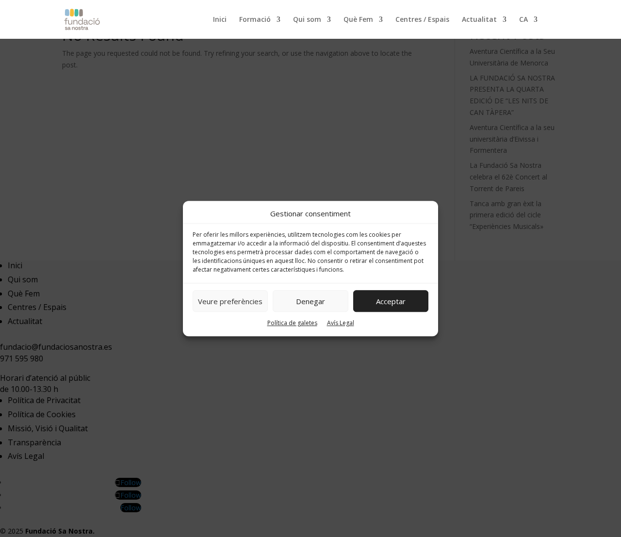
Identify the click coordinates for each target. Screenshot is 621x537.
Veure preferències (230, 301)
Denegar (310, 301)
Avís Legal (340, 323)
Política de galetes (292, 323)
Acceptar (391, 301)
